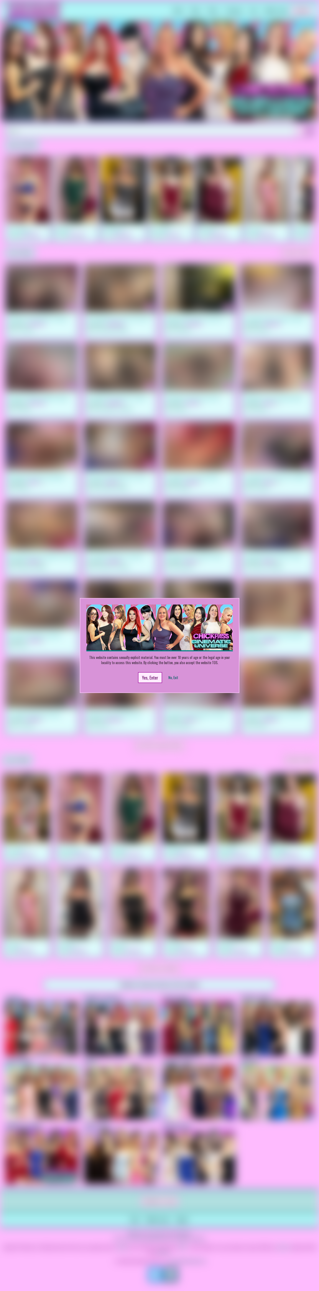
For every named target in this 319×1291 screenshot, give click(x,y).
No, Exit (173, 677)
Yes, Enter (150, 677)
